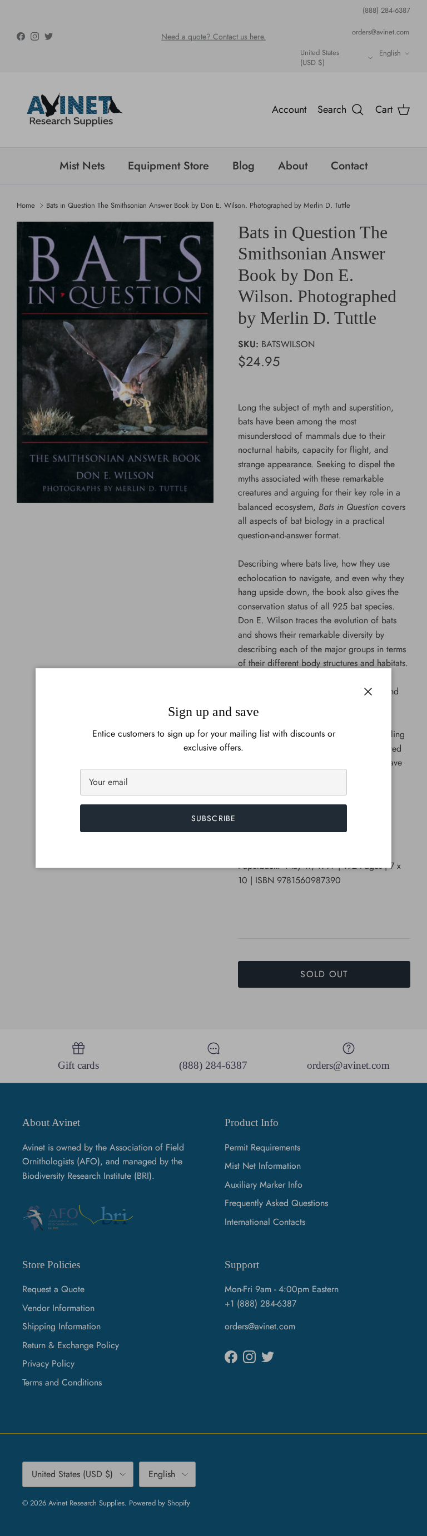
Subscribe (213, 818)
